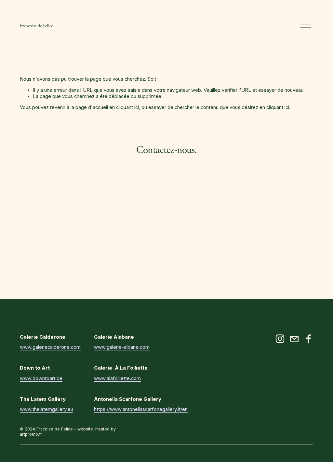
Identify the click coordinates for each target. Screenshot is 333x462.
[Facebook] (308, 338)
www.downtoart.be (41, 378)
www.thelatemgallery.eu (46, 409)
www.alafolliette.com (117, 378)
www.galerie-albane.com (122, 347)
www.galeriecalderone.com (50, 347)
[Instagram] (280, 338)
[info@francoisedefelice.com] (294, 338)
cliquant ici (127, 107)
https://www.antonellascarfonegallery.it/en (141, 409)
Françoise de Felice (36, 26)
